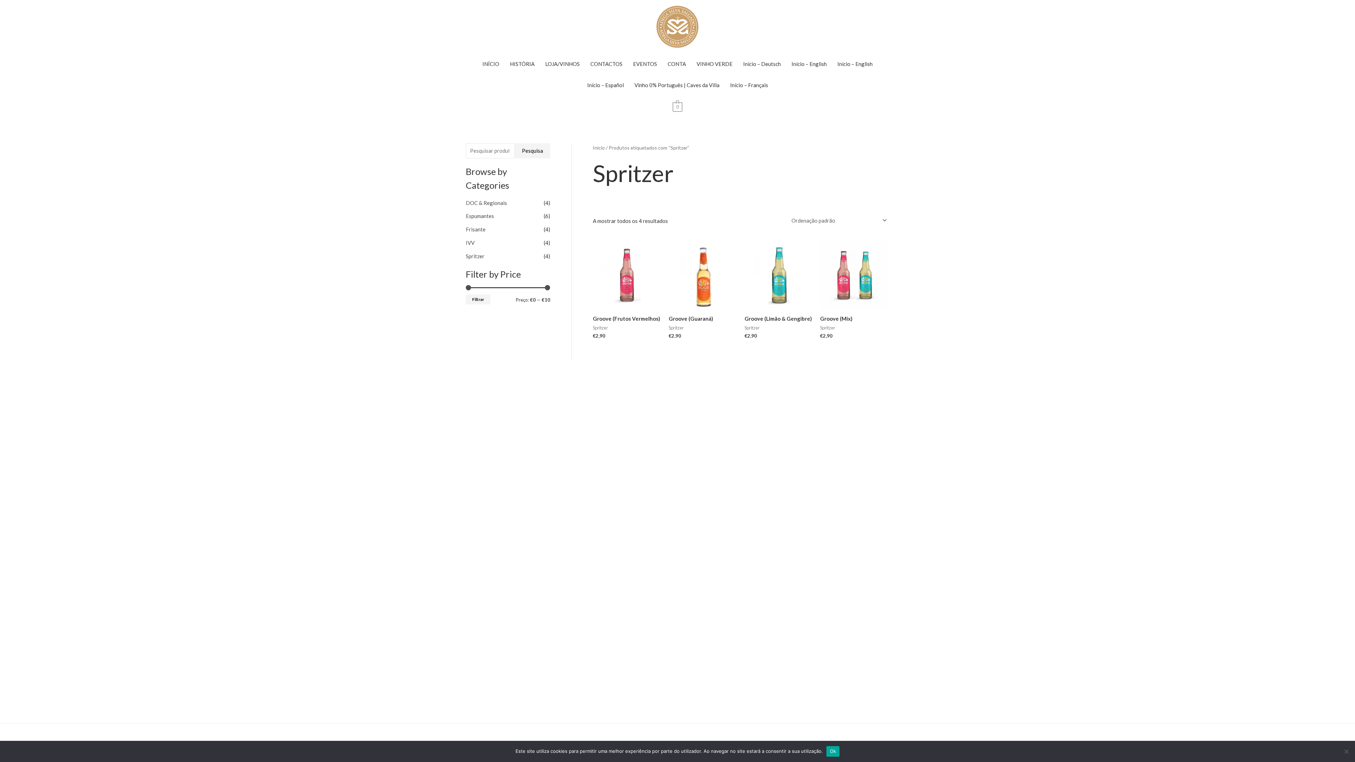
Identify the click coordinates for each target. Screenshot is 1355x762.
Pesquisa (532, 150)
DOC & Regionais (486, 203)
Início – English (809, 64)
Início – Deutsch (762, 64)
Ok (833, 751)
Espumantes (480, 216)
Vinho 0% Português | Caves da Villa (676, 85)
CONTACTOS (606, 64)
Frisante (476, 229)
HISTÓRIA (522, 64)
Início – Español (605, 85)
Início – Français (749, 85)
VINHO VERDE (715, 64)
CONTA (677, 64)
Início (599, 148)
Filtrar (478, 299)
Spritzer (475, 256)
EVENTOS (645, 64)
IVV (470, 243)
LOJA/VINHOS (562, 64)
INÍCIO (490, 64)
